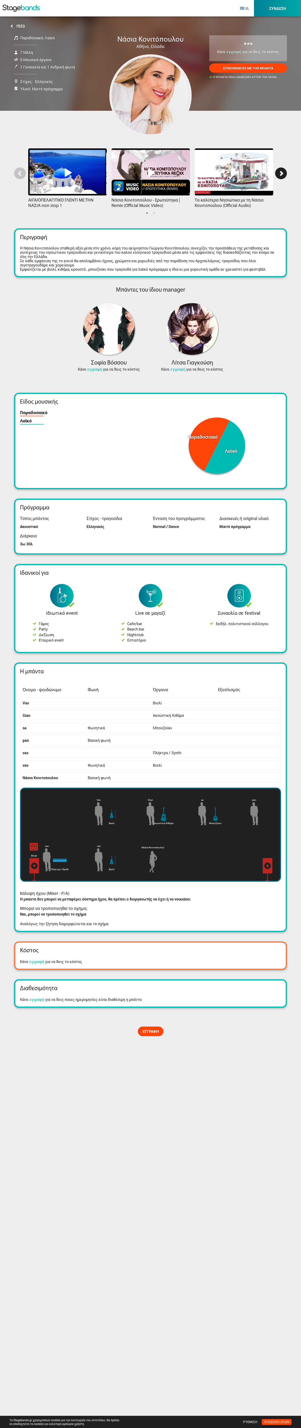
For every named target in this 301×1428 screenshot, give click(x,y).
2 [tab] (154, 213)
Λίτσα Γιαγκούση (192, 363)
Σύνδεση (277, 8)
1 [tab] (147, 213)
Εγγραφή (151, 1031)
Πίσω (20, 26)
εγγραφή (233, 51)
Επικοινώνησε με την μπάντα (248, 68)
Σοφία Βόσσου (109, 363)
